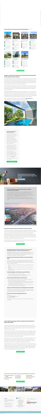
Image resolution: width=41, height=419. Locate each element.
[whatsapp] (33, 398)
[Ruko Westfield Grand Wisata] (37, 389)
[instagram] (30, 398)
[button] (3, 413)
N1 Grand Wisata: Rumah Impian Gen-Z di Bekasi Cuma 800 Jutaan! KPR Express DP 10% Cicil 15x (9, 401)
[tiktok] (27, 398)
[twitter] (28, 398)
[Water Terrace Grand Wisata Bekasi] (20, 389)
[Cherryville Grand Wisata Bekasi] (12, 389)
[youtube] (31, 398)
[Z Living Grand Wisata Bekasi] (4, 389)
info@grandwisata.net (12, 297)
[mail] (34, 398)
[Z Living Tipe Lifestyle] (29, 389)
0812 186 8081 (29, 98)
